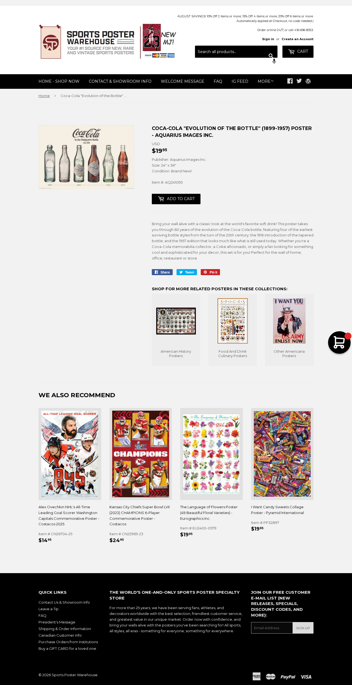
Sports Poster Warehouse (75, 675)
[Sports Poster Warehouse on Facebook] (290, 81)
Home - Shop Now (58, 81)
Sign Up (303, 628)
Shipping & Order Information (64, 628)
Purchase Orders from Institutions (68, 642)
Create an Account (298, 39)
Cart (302, 51)
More (264, 81)
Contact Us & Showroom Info (64, 602)
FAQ (218, 81)
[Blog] (308, 81)
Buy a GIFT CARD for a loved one (67, 648)
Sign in (268, 39)
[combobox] (236, 52)
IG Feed (240, 81)
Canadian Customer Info (60, 635)
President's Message (56, 622)
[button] (236, 62)
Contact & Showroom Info (120, 81)
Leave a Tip (48, 609)
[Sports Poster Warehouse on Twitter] (299, 81)
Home (44, 95)
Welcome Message (182, 81)
